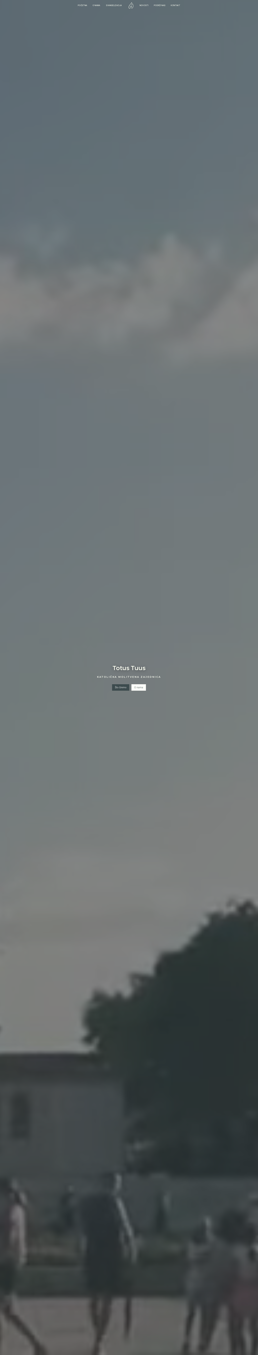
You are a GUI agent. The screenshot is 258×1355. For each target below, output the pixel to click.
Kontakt (175, 5)
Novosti (144, 5)
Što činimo (120, 687)
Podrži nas (160, 5)
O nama (96, 5)
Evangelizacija (114, 5)
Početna (82, 5)
